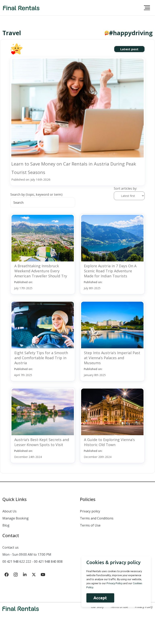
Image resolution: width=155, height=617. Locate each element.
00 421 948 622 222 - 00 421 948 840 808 (32, 561)
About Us (9, 511)
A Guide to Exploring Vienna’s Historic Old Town (109, 442)
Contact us (10, 547)
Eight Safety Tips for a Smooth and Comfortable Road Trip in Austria (41, 357)
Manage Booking (15, 518)
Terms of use (119, 607)
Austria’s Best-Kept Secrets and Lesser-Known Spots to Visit (41, 442)
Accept (100, 597)
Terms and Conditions (96, 518)
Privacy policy (90, 511)
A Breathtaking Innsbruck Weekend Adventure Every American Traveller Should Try (40, 270)
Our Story (97, 607)
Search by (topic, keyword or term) (36, 194)
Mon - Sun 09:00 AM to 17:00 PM (26, 554)
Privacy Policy (144, 607)
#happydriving (131, 33)
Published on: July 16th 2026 (30, 179)
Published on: (23, 285)
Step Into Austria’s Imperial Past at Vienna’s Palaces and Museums (112, 357)
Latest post (129, 49)
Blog (5, 525)
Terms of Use (90, 525)
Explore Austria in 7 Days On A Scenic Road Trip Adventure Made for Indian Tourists (110, 270)
